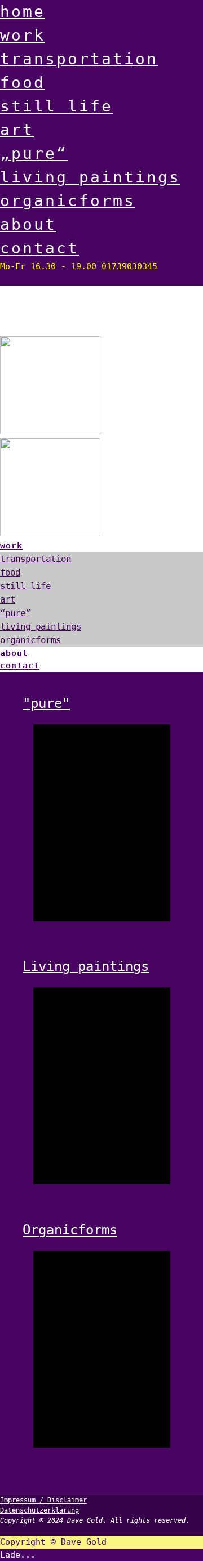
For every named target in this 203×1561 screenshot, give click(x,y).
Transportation (79, 59)
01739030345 (129, 266)
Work (22, 35)
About (28, 224)
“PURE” (15, 613)
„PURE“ (34, 153)
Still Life (56, 106)
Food (22, 82)
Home (22, 11)
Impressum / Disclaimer (43, 1500)
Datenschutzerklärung (39, 1510)
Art (17, 130)
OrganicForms (67, 200)
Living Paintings (90, 177)
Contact (39, 248)
